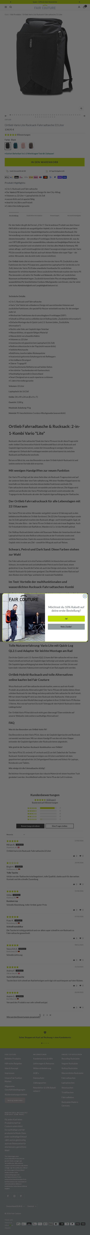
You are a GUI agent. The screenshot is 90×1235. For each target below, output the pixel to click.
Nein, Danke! (66, 626)
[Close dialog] (85, 596)
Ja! (66, 618)
